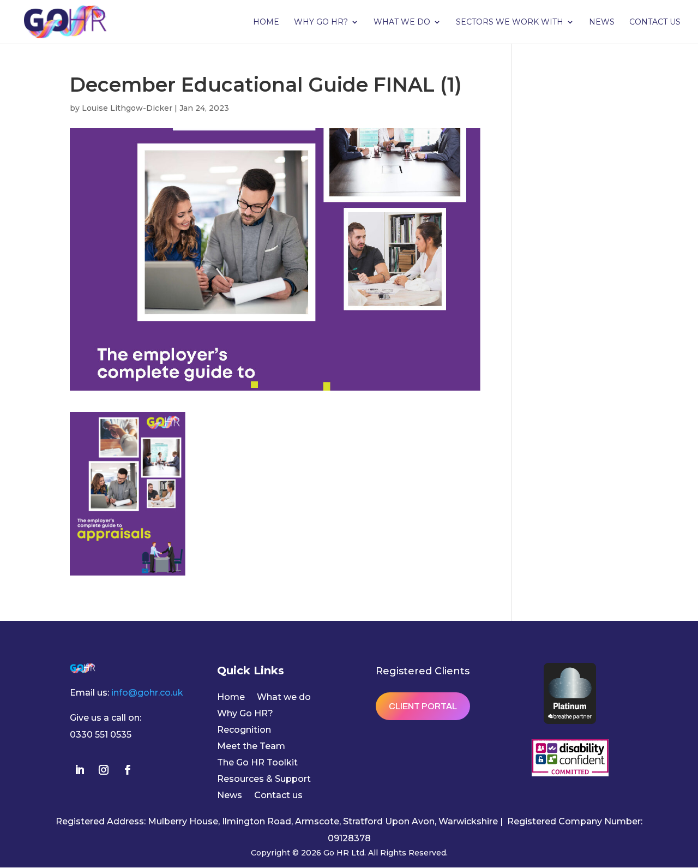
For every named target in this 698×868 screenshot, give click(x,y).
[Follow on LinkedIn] (79, 770)
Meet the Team (251, 747)
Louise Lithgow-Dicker (127, 108)
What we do (402, 22)
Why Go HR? (321, 22)
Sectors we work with (509, 22)
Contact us (655, 22)
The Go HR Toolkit (257, 763)
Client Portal (423, 706)
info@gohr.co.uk (147, 692)
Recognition (244, 730)
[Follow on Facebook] (127, 770)
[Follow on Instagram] (103, 770)
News (602, 22)
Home (266, 22)
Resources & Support (264, 779)
